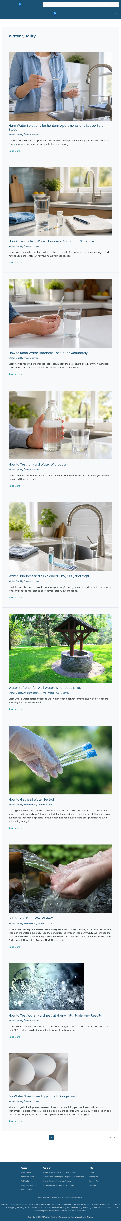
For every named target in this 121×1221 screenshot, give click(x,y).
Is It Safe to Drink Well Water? (31, 918)
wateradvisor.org (52, 1204)
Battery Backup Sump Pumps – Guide (58, 1185)
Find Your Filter (74, 5)
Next (112, 1137)
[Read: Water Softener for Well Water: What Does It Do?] (60, 648)
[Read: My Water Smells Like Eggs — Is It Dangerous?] (38, 1072)
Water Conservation (29, 1185)
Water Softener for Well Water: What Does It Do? (45, 688)
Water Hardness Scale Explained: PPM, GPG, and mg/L (49, 576)
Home (114, 5)
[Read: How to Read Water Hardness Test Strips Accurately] (60, 313)
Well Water (48, 692)
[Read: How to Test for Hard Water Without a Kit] (60, 424)
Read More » (15, 151)
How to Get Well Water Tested (31, 799)
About (48, 5)
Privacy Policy (89, 5)
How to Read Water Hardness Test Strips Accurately (48, 353)
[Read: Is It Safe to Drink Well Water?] (60, 878)
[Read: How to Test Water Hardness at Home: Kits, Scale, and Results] (46, 986)
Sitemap (103, 5)
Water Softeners (33, 692)
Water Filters (26, 1172)
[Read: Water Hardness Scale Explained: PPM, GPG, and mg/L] (60, 536)
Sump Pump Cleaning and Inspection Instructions (63, 1177)
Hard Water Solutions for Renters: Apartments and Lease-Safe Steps (56, 128)
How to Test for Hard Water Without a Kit (39, 464)
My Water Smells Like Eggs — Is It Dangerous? (43, 1096)
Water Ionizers (26, 1189)
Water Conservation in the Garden (57, 1181)
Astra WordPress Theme (82, 1217)
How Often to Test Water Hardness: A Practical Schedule (51, 241)
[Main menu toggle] (116, 13)
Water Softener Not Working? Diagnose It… (60, 1172)
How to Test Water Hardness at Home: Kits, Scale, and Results (55, 1015)
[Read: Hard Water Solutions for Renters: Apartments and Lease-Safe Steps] (60, 86)
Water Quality (16, 134)
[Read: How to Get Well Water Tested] (60, 759)
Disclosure (59, 5)
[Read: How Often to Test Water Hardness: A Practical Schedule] (60, 201)
